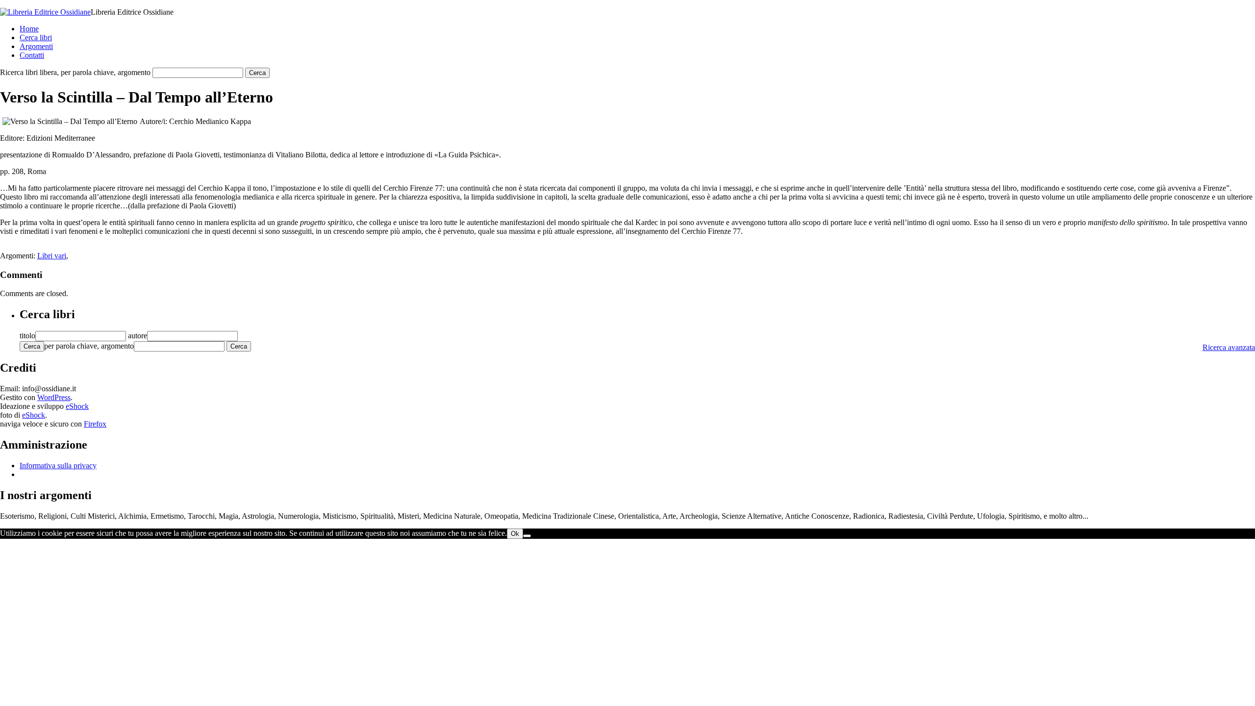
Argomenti (36, 46)
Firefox (95, 424)
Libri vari (51, 256)
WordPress (54, 397)
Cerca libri (36, 37)
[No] (527, 535)
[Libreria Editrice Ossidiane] (45, 12)
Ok (515, 533)
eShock (77, 406)
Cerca (32, 346)
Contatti (32, 55)
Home (29, 29)
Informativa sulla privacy (58, 465)
